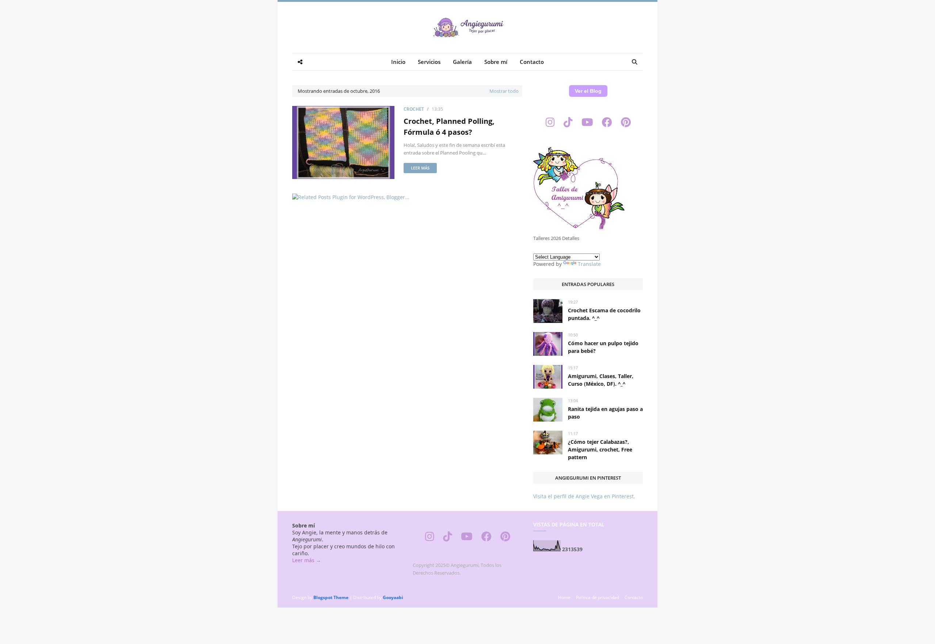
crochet (414, 109)
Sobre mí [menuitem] (495, 61)
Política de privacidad (597, 597)
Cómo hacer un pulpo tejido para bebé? (603, 347)
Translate (589, 263)
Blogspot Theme (330, 597)
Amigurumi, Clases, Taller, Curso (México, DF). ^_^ (600, 380)
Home (564, 597)
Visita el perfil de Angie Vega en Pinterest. (584, 496)
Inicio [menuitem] (398, 61)
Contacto (634, 597)
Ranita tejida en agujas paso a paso (605, 412)
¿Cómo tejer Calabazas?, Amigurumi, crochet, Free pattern (600, 449)
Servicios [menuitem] (429, 61)
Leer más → (306, 560)
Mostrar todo (504, 91)
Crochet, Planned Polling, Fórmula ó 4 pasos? (449, 126)
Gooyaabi (393, 597)
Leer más (420, 168)
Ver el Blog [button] (588, 91)
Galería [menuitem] (462, 61)
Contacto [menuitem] (532, 61)
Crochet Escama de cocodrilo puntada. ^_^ (604, 314)
